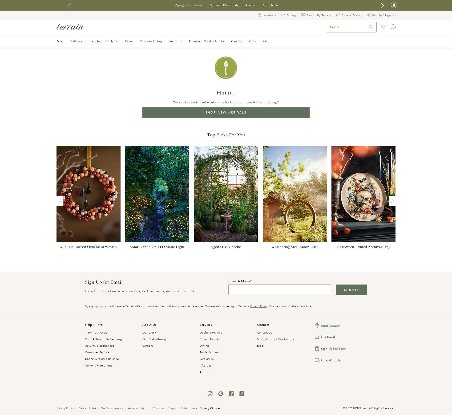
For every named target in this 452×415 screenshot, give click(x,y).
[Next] (391, 201)
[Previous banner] (70, 5)
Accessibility (136, 408)
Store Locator (330, 325)
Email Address (239, 281)
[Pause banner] (394, 5)
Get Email (328, 337)
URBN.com (157, 408)
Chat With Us (330, 360)
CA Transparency (112, 408)
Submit (351, 290)
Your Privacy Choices (207, 408)
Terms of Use (87, 408)
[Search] (371, 27)
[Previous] (60, 201)
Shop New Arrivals (226, 112)
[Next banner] (382, 5)
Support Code (178, 408)
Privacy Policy (258, 306)
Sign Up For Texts (333, 348)
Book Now (270, 5)
